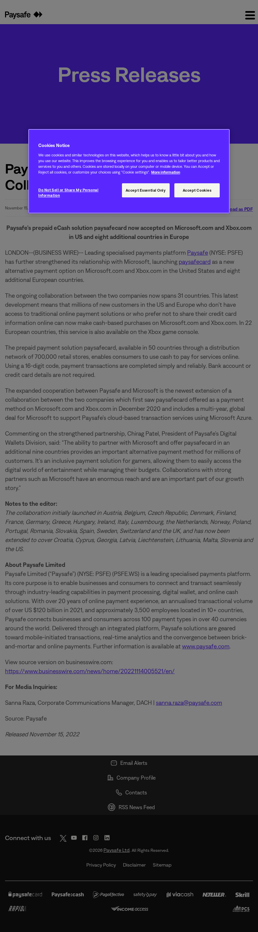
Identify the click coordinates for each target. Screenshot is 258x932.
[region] (129, 171)
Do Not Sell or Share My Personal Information (68, 193)
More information (165, 172)
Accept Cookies (197, 190)
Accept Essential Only (146, 190)
